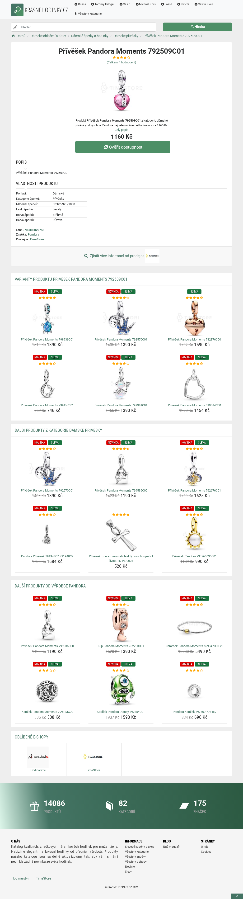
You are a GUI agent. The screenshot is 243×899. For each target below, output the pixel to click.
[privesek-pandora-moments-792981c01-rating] (121, 363)
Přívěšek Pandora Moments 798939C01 (47, 339)
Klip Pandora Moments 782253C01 (121, 646)
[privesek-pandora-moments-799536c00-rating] (121, 449)
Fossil (168, 4)
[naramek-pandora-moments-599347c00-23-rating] (194, 604)
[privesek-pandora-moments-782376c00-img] (194, 318)
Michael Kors (147, 4)
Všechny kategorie (90, 13)
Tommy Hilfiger (104, 4)
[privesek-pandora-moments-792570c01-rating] (121, 298)
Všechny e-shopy (136, 861)
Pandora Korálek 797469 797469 (194, 712)
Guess (82, 4)
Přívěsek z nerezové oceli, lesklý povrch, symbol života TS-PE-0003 (121, 558)
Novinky (130, 866)
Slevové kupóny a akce (139, 846)
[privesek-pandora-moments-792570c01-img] (121, 318)
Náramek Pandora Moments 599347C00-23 (194, 646)
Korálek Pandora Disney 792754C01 (121, 712)
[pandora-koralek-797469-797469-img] (194, 690)
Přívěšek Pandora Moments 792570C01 (120, 339)
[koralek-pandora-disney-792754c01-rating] (121, 670)
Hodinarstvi (19, 878)
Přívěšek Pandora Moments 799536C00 (120, 490)
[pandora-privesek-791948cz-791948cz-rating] (47, 514)
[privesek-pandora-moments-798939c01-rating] (47, 298)
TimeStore (37, 239)
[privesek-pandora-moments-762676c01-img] (194, 469)
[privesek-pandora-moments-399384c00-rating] (194, 363)
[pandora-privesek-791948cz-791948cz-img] (47, 535)
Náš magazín (171, 846)
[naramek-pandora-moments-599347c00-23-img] (194, 625)
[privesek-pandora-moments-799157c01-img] (47, 384)
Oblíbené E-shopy (31, 736)
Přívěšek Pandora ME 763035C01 (194, 556)
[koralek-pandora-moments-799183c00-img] (47, 690)
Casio (126, 4)
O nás (204, 846)
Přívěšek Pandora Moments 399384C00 (194, 405)
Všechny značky (135, 856)
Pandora (33, 234)
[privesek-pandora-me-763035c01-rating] (194, 514)
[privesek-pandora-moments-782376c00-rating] (194, 298)
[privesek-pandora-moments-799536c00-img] (121, 469)
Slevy (128, 871)
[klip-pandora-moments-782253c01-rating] (121, 604)
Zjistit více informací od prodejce (117, 256)
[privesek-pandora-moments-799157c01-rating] (47, 363)
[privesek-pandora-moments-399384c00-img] (194, 384)
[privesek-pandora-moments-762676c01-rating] (194, 449)
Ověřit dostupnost (125, 147)
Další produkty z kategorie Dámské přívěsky (58, 430)
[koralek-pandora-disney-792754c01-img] (121, 690)
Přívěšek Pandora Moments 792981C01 (120, 405)
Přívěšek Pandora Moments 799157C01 (47, 405)
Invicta (185, 4)
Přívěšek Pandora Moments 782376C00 (194, 339)
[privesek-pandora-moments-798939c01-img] (47, 318)
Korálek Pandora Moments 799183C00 (47, 712)
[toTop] (237, 896)
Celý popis (121, 130)
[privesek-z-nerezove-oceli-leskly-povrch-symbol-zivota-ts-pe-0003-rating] (121, 514)
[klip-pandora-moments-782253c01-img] (121, 625)
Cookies (206, 851)
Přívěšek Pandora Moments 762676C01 (194, 490)
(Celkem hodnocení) (121, 62)
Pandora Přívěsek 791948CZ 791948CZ (47, 556)
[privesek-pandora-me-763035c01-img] (194, 535)
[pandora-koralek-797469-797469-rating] (194, 670)
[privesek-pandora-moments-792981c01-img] (121, 384)
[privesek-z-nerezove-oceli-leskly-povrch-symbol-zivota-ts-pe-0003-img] (121, 535)
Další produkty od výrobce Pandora (50, 585)
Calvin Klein (205, 4)
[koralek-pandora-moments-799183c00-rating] (47, 670)
